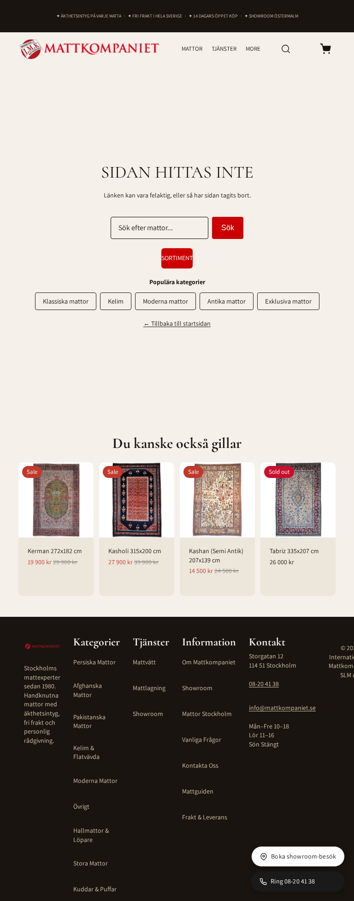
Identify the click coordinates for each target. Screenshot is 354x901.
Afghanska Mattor (87, 690)
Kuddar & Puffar (95, 889)
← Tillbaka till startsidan (177, 323)
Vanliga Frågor (201, 739)
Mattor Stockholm (207, 714)
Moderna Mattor (95, 780)
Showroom (148, 714)
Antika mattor (226, 301)
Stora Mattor (90, 863)
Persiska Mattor (94, 662)
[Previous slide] (30, 499)
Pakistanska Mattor (89, 721)
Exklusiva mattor (288, 301)
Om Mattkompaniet (209, 662)
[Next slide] (82, 499)
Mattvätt (144, 662)
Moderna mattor (165, 301)
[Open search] (286, 49)
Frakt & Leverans (204, 817)
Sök (227, 228)
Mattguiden (197, 791)
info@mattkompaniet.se (282, 708)
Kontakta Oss (200, 765)
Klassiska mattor (65, 301)
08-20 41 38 (264, 684)
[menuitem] (253, 49)
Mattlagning (149, 688)
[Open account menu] (305, 49)
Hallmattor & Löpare (91, 835)
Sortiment (177, 258)
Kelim (116, 301)
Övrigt (81, 806)
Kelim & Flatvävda (86, 752)
